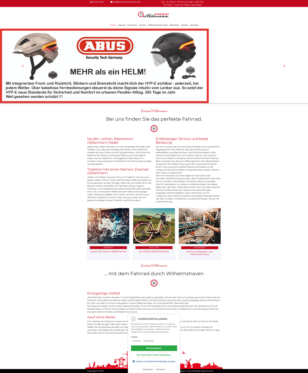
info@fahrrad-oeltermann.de (126, 2)
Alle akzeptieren (154, 348)
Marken (184, 25)
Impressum (160, 369)
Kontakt (194, 25)
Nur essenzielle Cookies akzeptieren (154, 355)
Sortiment (132, 25)
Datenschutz (148, 369)
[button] (23, 66)
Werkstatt (174, 25)
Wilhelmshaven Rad (157, 25)
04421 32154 (98, 2)
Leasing (121, 25)
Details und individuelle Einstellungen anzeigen (155, 361)
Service (142, 25)
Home (113, 25)
